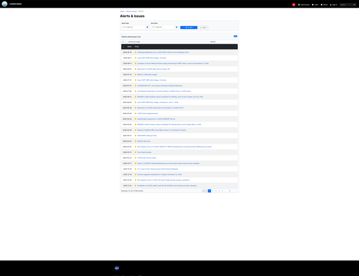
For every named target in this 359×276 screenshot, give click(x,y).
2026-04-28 (127, 124)
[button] (123, 47)
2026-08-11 (127, 58)
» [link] (236, 191)
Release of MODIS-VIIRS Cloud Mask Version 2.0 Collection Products (161, 130)
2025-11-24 (127, 186)
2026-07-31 (127, 74)
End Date (154, 23)
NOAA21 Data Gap (143, 141)
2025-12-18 (127, 169)
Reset (204, 27)
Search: (213, 42)
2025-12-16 (127, 174)
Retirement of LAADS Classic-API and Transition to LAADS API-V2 (160, 108)
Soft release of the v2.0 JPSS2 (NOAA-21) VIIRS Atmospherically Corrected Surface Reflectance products (174, 147)
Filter (189, 27)
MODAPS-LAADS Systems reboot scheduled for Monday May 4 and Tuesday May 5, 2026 (169, 124)
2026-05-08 (127, 113)
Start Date (125, 23)
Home (122, 11)
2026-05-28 (127, 108)
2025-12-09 (127, 180)
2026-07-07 (127, 86)
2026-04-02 (127, 147)
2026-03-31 (127, 152)
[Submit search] (354, 4)
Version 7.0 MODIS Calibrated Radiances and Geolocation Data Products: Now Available (168, 163)
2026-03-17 (127, 163)
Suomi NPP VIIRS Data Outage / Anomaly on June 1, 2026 (157, 102)
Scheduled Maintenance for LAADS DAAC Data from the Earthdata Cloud (163, 52)
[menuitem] (294, 4)
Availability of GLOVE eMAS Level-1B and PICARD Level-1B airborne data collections (167, 186)
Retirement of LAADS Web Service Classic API (153, 69)
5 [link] (222, 191)
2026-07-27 (127, 80)
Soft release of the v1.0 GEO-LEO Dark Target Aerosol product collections (163, 180)
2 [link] (212, 191)
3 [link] (215, 191)
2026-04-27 (127, 136)
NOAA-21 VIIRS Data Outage (147, 74)
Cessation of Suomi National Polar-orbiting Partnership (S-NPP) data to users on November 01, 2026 (172, 63)
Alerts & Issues (131, 11)
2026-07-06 (127, 91)
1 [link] (209, 191)
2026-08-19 (127, 52)
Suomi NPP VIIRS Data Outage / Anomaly (151, 58)
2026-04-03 (127, 141)
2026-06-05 (127, 102)
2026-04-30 (127, 119)
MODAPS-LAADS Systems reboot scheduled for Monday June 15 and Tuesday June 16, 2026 (170, 97)
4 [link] (219, 191)
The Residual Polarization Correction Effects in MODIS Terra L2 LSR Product (164, 91)
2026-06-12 (127, 97)
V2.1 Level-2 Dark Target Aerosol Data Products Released (157, 169)
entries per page (134, 42)
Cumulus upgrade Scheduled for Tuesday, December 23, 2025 (159, 174)
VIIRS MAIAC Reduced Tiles (147, 136)
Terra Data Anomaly (144, 152)
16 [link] (229, 191)
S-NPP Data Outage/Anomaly (147, 113)
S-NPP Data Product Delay (146, 158)
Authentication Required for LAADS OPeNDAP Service (156, 119)
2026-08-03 (127, 69)
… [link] (226, 191)
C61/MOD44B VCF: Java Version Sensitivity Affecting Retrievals (159, 86)
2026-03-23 (127, 158)
